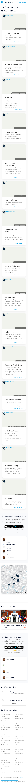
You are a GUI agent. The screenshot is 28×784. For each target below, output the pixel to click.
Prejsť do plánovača (22, 2)
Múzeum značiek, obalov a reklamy (11, 164)
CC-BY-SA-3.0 (22, 29)
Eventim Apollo (11, 297)
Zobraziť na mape (18, 42)
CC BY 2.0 (23, 60)
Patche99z (17, 360)
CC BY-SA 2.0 (22, 159)
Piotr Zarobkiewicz (15, 93)
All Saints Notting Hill (13, 466)
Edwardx (17, 293)
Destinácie (22, 777)
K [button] (14, 579)
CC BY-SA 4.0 (22, 127)
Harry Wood (17, 127)
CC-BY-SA (23, 261)
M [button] (19, 580)
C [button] (17, 579)
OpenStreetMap (17, 592)
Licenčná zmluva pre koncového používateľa (14, 778)
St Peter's (8, 498)
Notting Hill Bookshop (13, 64)
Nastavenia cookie (14, 780)
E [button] (16, 575)
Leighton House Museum (11, 230)
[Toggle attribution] (25, 592)
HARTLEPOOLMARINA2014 (14, 426)
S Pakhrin (18, 60)
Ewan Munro (16, 195)
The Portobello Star (12, 266)
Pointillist (17, 327)
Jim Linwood (18, 461)
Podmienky (3, 778)
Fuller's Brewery (11, 332)
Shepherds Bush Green (13, 365)
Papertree (17, 29)
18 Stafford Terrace (12, 431)
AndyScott (17, 494)
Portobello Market (12, 33)
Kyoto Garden (10, 97)
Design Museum (11, 132)
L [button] (12, 577)
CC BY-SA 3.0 (22, 93)
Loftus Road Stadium (13, 400)
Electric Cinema (11, 200)
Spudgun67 (17, 225)
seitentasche (16, 395)
